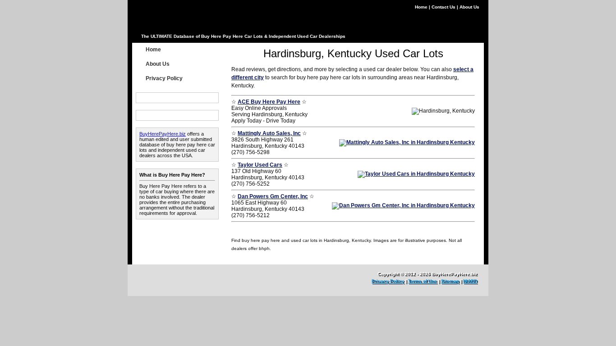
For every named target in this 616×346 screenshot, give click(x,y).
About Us (469, 7)
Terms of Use (422, 280)
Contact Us (444, 7)
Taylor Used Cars (260, 165)
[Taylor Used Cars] (416, 174)
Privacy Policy (164, 78)
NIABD (470, 280)
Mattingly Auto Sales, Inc (269, 133)
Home (422, 7)
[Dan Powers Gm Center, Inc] (403, 205)
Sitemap (450, 280)
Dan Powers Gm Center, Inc (273, 196)
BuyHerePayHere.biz (162, 134)
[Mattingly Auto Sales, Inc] (407, 142)
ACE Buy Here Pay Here (269, 102)
